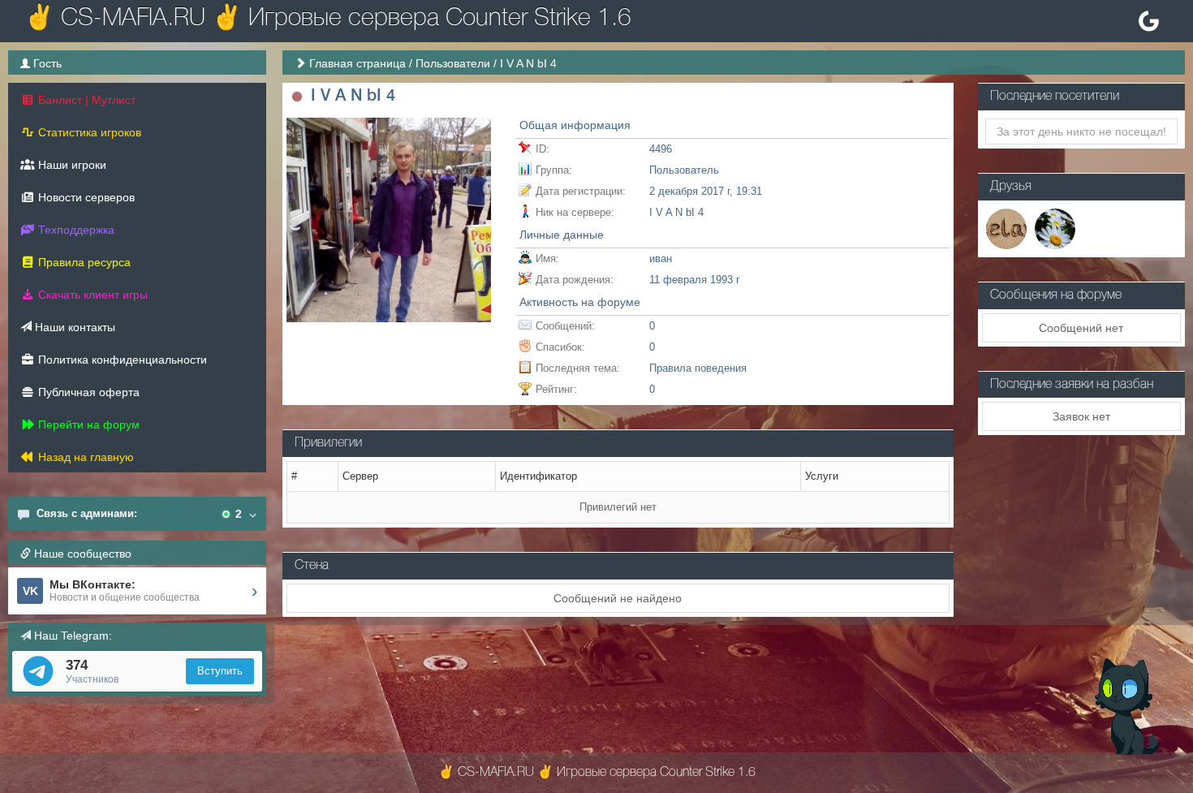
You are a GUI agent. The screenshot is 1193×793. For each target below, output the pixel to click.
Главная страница (357, 63)
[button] (296, 97)
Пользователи (453, 63)
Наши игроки (70, 164)
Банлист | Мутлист (85, 99)
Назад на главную (84, 456)
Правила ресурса (83, 262)
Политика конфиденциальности (121, 359)
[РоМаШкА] (1055, 227)
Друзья (1010, 186)
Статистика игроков (88, 132)
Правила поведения (698, 368)
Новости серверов (85, 197)
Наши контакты (73, 327)
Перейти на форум (87, 424)
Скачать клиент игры (91, 294)
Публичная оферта (87, 392)
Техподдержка (74, 229)
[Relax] (1006, 227)
